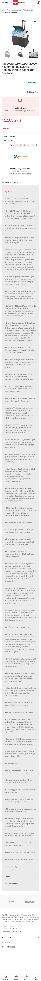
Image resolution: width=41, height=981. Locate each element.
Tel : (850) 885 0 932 (10, 929)
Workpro (11, 902)
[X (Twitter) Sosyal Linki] (21, 145)
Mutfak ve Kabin (16, 10)
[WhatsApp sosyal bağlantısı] (32, 145)
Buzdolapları (28, 10)
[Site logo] (20, 2)
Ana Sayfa (5, 10)
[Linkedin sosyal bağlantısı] (28, 145)
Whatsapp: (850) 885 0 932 (12, 932)
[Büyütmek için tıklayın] (5, 43)
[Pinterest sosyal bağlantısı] (24, 145)
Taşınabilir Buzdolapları (9, 12)
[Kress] (30, 901)
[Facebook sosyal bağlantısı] (17, 145)
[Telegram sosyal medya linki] (36, 145)
